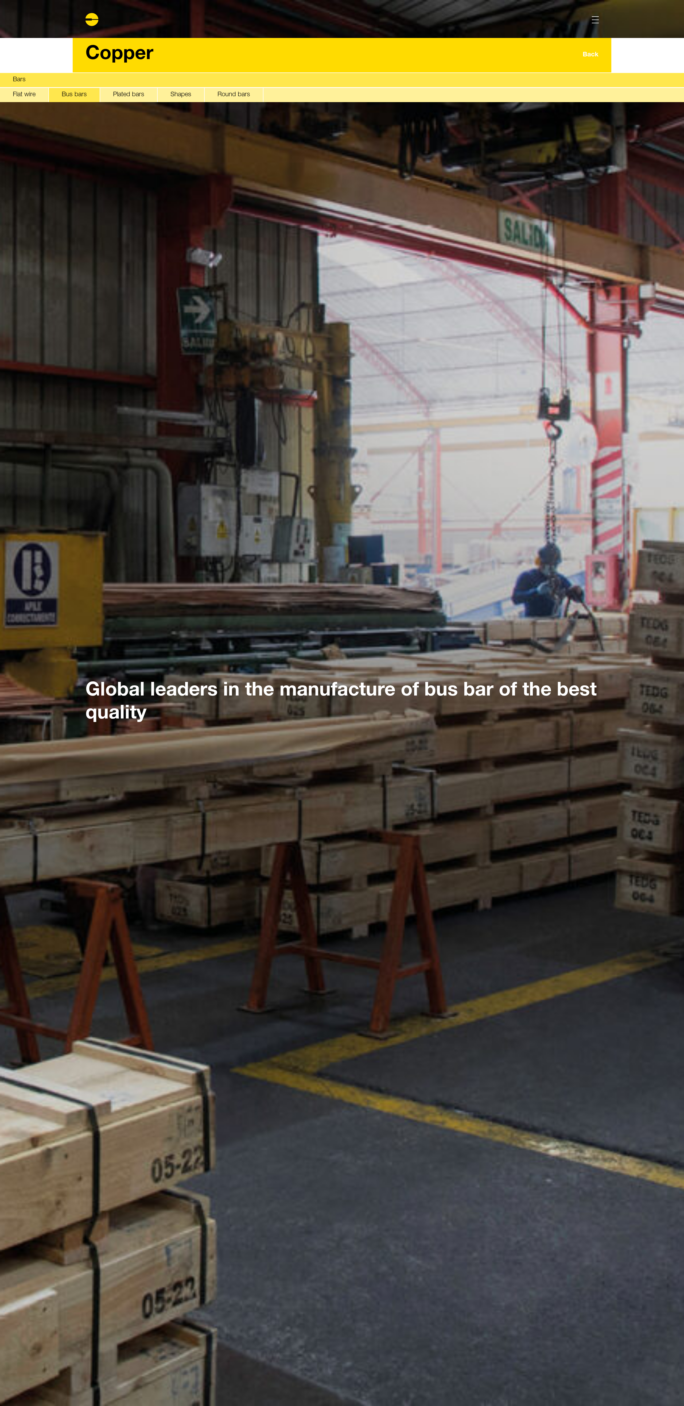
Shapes (180, 94)
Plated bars (128, 94)
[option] (342, 703)
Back (590, 55)
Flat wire (24, 94)
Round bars (233, 94)
